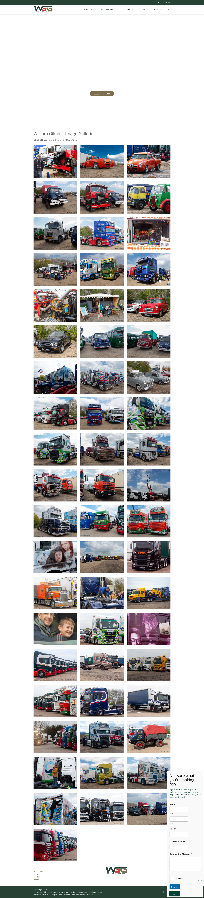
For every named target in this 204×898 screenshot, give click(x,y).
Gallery (36, 879)
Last (171, 823)
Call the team (102, 94)
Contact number (178, 841)
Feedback (37, 877)
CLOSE (174, 894)
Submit (174, 886)
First (171, 814)
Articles (36, 874)
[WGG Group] (43, 9)
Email (173, 829)
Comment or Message (181, 854)
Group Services (108, 9)
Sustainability (130, 9)
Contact (159, 9)
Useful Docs (38, 872)
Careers (146, 9)
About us (89, 9)
